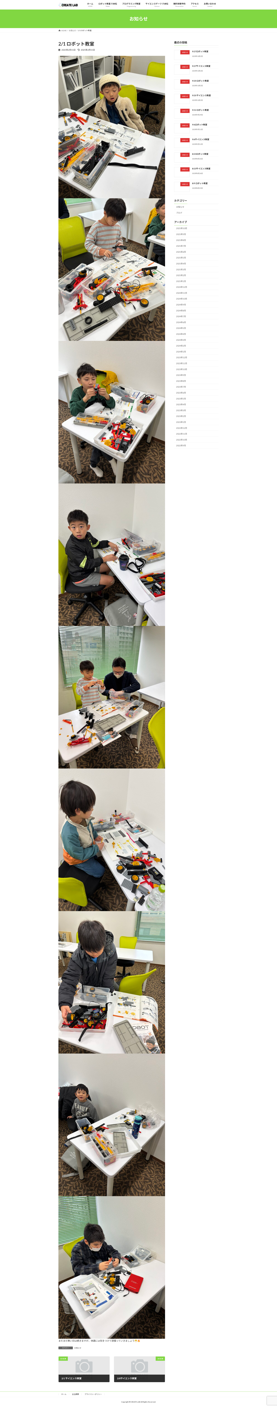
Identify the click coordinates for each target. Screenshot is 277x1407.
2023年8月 (181, 381)
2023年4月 (181, 404)
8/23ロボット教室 (200, 154)
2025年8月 (181, 240)
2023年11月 (181, 363)
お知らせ (77, 1348)
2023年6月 (181, 392)
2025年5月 (181, 257)
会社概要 (75, 1394)
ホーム (63, 1394)
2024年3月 (181, 340)
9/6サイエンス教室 (200, 139)
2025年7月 (181, 246)
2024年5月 (181, 328)
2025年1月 (181, 281)
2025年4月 (181, 263)
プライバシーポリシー (93, 1394)
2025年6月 (181, 252)
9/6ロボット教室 (199, 124)
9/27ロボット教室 (200, 51)
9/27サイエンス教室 (201, 66)
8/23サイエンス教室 (201, 168)
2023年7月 (181, 387)
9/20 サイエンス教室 (201, 95)
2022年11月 (181, 434)
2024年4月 (181, 334)
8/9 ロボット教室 (200, 183)
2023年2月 (181, 416)
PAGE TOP (268, 1362)
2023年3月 (181, 410)
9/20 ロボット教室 (200, 81)
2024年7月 (181, 316)
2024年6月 (181, 322)
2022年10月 (181, 439)
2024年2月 (181, 345)
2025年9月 (181, 234)
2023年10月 (181, 369)
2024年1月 (181, 351)
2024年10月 (181, 298)
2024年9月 (181, 304)
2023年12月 (181, 357)
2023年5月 (181, 398)
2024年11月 (181, 293)
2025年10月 (181, 228)
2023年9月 (181, 375)
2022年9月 (181, 445)
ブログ (179, 213)
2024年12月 (181, 287)
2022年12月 (181, 428)
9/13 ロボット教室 (200, 110)
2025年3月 (181, 269)
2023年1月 (181, 422)
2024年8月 (181, 310)
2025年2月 (181, 275)
